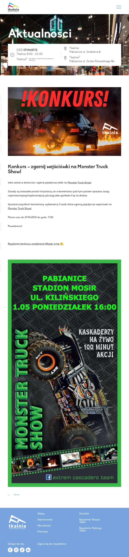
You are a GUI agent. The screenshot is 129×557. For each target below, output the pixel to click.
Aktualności (44, 526)
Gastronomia (45, 520)
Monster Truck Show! (79, 183)
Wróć (17, 495)
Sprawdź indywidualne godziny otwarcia (41, 59)
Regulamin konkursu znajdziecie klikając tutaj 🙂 (36, 244)
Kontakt (84, 514)
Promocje (42, 532)
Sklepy (41, 514)
